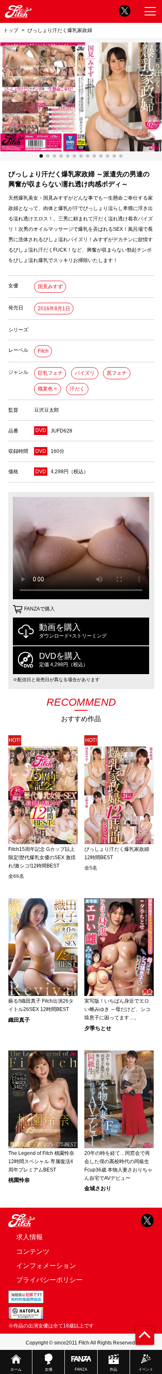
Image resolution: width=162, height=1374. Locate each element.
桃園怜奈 (19, 1180)
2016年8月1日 (54, 308)
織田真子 (19, 1020)
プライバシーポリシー (49, 1279)
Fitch (43, 351)
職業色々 (48, 389)
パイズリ (85, 373)
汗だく (77, 389)
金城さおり (97, 1188)
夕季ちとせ (97, 1028)
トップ (10, 30)
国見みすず (50, 286)
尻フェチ (117, 373)
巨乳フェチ (50, 373)
